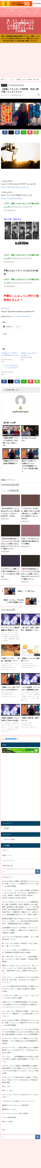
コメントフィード (8, 860)
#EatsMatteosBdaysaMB (16, 85)
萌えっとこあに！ (8, 1090)
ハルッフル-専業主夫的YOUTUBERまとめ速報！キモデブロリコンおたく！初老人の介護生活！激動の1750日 (20, 989)
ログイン (5, 850)
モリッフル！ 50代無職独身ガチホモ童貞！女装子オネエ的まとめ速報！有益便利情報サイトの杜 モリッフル (20, 1059)
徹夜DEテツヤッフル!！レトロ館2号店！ (16, 1105)
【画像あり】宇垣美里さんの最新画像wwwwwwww (9, 355)
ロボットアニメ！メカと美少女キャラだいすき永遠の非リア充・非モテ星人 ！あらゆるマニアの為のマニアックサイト (20, 979)
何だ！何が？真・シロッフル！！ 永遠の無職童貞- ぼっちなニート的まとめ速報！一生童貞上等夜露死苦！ (20, 959)
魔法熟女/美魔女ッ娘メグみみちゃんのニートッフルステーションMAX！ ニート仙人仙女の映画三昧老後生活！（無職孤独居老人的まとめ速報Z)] (20, 921)
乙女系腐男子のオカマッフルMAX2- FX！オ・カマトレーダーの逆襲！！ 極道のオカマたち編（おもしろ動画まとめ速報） (20, 930)
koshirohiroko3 (20, 412)
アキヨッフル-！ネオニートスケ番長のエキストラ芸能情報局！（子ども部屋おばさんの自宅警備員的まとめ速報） (20, 1041)
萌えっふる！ (6, 1086)
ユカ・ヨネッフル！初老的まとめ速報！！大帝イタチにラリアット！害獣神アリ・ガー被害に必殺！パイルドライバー (20, 1013)
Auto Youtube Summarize (20, 316)
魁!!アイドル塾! (7, 1121)
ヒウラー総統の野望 (9, 1117)
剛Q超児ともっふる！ (9, 1109)
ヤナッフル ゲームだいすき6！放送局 (15, 1113)
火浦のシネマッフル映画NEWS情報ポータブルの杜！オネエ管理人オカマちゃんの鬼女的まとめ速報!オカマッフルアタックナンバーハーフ (20, 1004)
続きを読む (5, 308)
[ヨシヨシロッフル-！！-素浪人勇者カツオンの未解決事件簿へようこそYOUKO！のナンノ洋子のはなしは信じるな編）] (20, 1050)
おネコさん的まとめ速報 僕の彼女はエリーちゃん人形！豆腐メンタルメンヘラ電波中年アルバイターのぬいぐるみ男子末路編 (20, 883)
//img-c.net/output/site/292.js (12, 198)
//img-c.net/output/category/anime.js (14, 187)
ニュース (4, 85)
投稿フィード (7, 855)
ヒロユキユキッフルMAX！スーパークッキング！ (19, 1101)
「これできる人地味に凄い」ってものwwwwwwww (9, 368)
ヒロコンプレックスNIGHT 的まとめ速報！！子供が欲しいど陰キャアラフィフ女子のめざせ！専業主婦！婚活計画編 (20, 1079)
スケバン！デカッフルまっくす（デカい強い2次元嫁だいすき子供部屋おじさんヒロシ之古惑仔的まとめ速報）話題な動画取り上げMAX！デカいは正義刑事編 (20, 1032)
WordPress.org (7, 865)
